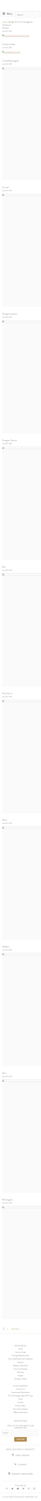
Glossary (20, 1362)
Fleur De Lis (7, 693)
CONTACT (22, 1464)
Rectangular (7, 1199)
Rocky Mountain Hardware (20, 5)
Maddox (5, 946)
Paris (4, 1073)
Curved (5, 187)
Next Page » (15, 1329)
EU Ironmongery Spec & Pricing (20, 1395)
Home (4, 21)
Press (20, 1399)
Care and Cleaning (20, 1369)
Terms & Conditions (20, 1409)
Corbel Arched (8, 44)
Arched (5, 27)
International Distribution (20, 1392)
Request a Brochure (20, 1365)
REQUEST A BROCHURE (22, 1474)
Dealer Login (20, 1421)
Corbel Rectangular (10, 60)
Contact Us (20, 1389)
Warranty (20, 1372)
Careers (20, 1402)
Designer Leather (9, 313)
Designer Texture (9, 440)
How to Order (20, 1352)
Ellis (4, 566)
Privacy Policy (20, 1405)
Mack (4, 819)
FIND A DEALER (22, 1455)
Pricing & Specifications (20, 1355)
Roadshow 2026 (20, 1379)
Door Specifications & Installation (20, 1359)
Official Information (20, 1412)
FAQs (20, 1349)
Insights (20, 1375)
